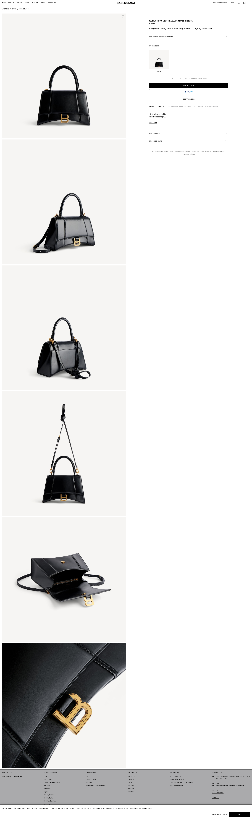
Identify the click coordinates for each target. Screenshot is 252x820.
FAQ (45, 776)
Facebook (131, 776)
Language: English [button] (176, 785)
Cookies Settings (50, 801)
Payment (47, 789)
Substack (131, 792)
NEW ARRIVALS (8, 3)
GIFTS (19, 3)
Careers (88, 776)
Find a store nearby (177, 779)
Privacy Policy (49, 795)
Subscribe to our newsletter (12, 776)
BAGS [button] (27, 3)
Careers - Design (92, 779)
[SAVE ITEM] (123, 16)
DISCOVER (52, 3)
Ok (239, 815)
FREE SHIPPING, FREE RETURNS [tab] (179, 106)
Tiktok (130, 782)
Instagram (131, 779)
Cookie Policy (49, 798)
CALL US (218, 792)
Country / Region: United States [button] (181, 782)
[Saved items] (244, 3)
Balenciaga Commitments (95, 785)
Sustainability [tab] (211, 106)
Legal (46, 792)
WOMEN (35, 3)
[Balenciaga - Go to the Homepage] (126, 3)
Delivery (47, 785)
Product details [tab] (156, 106)
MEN (43, 3)
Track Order (48, 779)
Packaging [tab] (198, 106)
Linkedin (131, 789)
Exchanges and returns (52, 782)
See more (153, 123)
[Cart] (249, 3)
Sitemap (47, 804)
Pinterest (131, 785)
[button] (188, 133)
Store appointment (177, 776)
